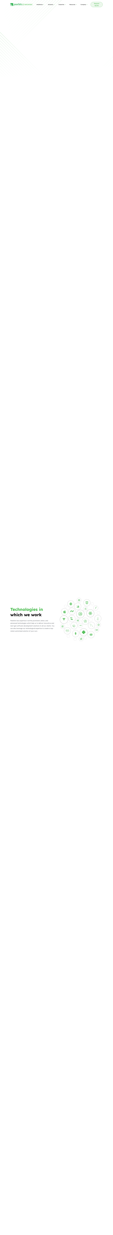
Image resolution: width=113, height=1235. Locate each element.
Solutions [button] (50, 4)
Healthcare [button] (39, 4)
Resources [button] (72, 4)
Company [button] (83, 4)
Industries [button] (61, 4)
